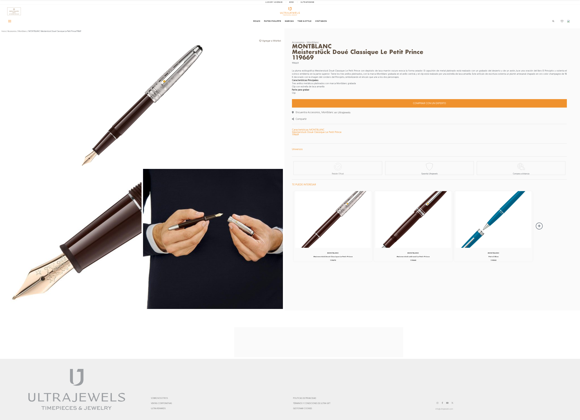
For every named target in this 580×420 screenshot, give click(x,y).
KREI (291, 2)
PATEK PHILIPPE (272, 21)
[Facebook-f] (442, 403)
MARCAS (289, 21)
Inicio (4, 31)
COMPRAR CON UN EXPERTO (429, 103)
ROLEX (256, 21)
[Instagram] (437, 403)
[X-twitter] (452, 403)
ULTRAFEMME (307, 2)
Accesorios (12, 31)
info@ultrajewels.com (444, 409)
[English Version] (569, 21)
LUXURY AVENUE (274, 2)
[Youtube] (447, 403)
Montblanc (22, 31)
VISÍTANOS (321, 21)
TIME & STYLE (304, 21)
